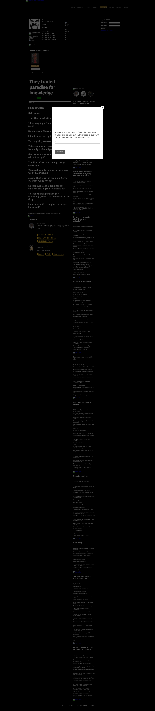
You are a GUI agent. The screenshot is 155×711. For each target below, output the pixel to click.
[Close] (102, 107)
